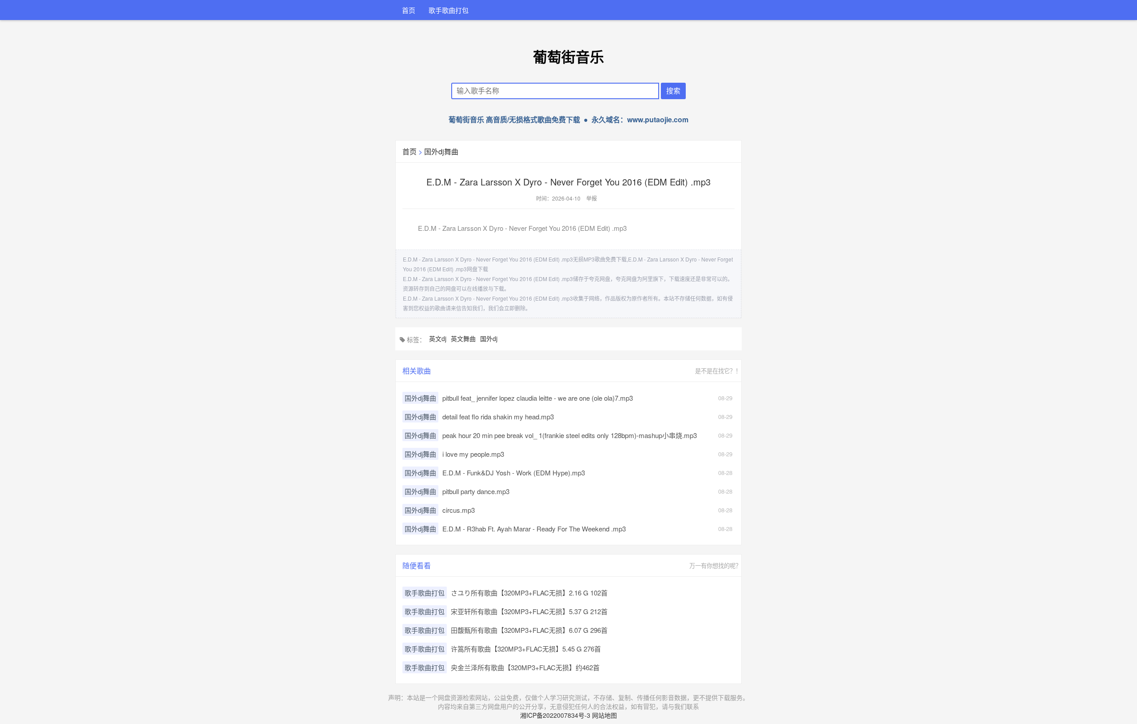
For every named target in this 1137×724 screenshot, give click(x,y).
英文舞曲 (463, 338)
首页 (408, 10)
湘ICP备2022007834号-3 (555, 715)
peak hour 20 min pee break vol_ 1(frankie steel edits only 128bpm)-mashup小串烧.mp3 (569, 435)
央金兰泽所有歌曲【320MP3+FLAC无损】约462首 (525, 667)
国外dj (488, 338)
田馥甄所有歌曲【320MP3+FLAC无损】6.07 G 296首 (529, 630)
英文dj (437, 338)
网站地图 (604, 715)
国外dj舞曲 (441, 151)
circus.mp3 (458, 510)
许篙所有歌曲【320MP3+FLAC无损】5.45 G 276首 (526, 648)
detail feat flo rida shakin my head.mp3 (498, 416)
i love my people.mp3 (473, 454)
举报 (591, 198)
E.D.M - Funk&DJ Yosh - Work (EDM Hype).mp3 (513, 472)
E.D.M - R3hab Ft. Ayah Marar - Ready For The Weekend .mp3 (534, 528)
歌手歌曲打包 (449, 10)
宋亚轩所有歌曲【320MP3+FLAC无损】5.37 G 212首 (529, 611)
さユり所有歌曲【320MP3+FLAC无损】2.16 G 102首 (529, 592)
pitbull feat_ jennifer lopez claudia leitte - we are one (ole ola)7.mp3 (537, 397)
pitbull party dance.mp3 (475, 491)
